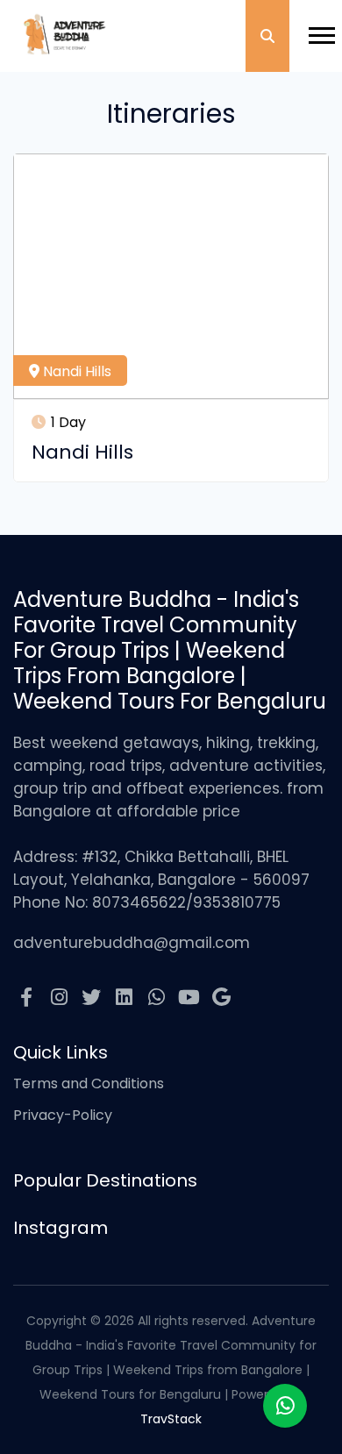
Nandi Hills (75, 371)
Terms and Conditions (88, 1083)
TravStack (171, 1419)
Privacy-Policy (62, 1115)
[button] (313, 28)
